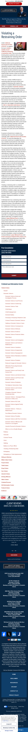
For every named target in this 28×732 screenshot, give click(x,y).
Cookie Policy (21, 706)
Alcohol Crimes (5, 474)
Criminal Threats (8, 437)
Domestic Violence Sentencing (13, 303)
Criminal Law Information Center (12, 284)
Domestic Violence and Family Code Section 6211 (14, 371)
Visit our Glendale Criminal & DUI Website (14, 670)
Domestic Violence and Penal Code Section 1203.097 (14, 378)
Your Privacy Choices (12, 706)
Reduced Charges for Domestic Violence (15, 363)
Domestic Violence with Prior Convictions (15, 419)
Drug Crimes (4, 468)
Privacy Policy (14, 695)
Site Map (14, 686)
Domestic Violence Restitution (13, 382)
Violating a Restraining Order (11, 448)
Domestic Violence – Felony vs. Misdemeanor (13, 409)
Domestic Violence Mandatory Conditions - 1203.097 (15, 356)
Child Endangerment (10, 312)
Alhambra (10, 649)
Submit (14, 275)
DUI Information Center (7, 485)
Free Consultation (7, 248)
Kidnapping (6, 451)
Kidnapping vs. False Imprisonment (13, 454)
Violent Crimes (5, 288)
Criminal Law (14, 26)
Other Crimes (5, 479)
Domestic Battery (9, 314)
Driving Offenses (6, 476)
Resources (14, 682)
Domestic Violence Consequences (14, 326)
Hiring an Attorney (6, 457)
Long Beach (11, 654)
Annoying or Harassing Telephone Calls (15, 317)
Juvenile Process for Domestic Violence (15, 426)
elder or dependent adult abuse (11, 105)
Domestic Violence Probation (12, 360)
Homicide (6, 434)
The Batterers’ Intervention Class (13, 385)
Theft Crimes (4, 465)
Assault (5, 290)
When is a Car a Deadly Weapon (13, 429)
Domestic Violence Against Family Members (14, 405)
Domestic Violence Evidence (12, 331)
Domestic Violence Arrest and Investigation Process (12, 297)
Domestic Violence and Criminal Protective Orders (13, 388)
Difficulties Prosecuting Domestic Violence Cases (13, 366)
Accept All (8, 724)
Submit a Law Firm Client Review (14, 559)
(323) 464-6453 (6, 252)
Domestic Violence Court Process (14, 300)
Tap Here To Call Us (14, 3)
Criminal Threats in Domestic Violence (15, 320)
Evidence (4, 490)
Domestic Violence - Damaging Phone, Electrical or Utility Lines (15, 397)
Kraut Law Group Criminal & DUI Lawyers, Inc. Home (14, 11)
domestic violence (18, 86)
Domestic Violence (8, 293)
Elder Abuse (8, 337)
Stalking (6, 443)
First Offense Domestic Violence (13, 413)
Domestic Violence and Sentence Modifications (13, 343)
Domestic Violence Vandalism (13, 347)
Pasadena (22, 654)
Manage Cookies (14, 708)
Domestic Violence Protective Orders (14, 334)
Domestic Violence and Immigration (14, 340)
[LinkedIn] (14, 634)
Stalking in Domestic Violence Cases (14, 323)
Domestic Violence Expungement (13, 353)
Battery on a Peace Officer (10, 446)
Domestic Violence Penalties (12, 416)
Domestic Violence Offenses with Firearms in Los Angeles (13, 422)
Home (3, 26)
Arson (5, 440)
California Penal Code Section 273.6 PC (6, 44)
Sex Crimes (4, 471)
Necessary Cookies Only (9, 727)
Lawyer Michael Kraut (12, 218)
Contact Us (14, 691)
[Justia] (19, 634)
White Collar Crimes (6, 460)
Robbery (6, 432)
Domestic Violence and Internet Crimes (15, 375)
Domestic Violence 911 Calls (12, 401)
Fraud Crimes (5, 462)
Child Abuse (8, 309)
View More (14, 555)
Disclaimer (14, 678)
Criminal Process (6, 482)
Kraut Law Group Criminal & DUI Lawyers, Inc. (13, 236)
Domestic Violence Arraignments (13, 350)
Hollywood (12, 652)
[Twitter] (8, 634)
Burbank (6, 650)
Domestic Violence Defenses (12, 328)
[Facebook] (3, 634)
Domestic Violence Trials (11, 306)
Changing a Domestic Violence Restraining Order (13, 393)
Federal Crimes (5, 488)
